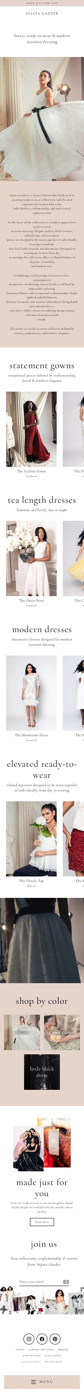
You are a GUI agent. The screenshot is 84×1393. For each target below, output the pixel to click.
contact (20, 1349)
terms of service (32, 1355)
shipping (63, 1349)
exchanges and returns (41, 1349)
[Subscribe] (65, 1282)
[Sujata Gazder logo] (42, 13)
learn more (42, 1222)
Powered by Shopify (53, 1362)
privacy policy (53, 1355)
